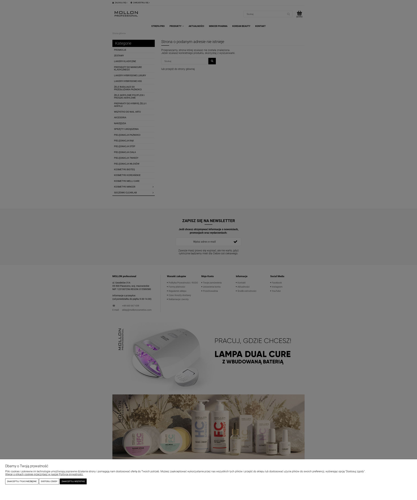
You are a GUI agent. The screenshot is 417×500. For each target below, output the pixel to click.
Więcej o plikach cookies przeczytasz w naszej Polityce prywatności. (44, 474)
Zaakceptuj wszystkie (73, 481)
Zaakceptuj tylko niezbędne (22, 481)
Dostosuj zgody (49, 481)
